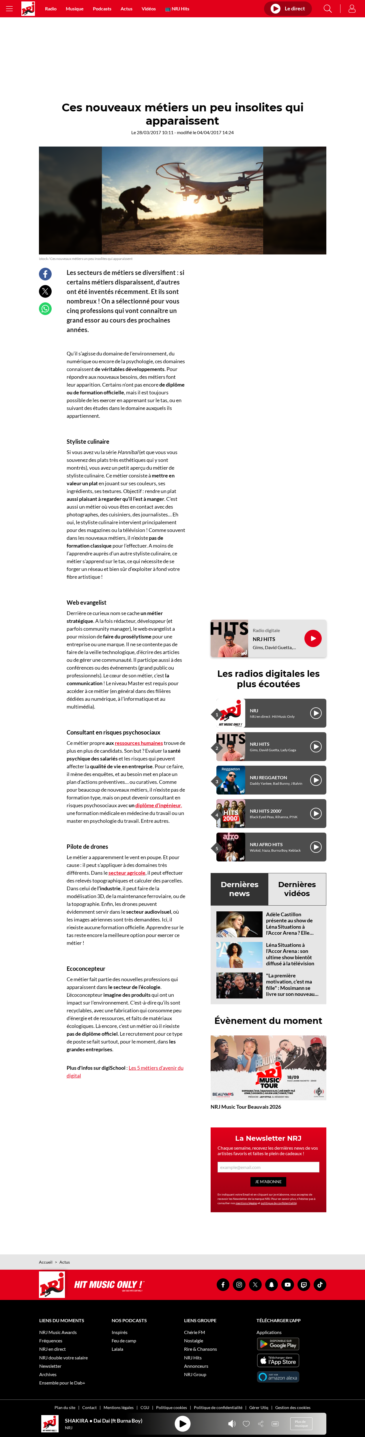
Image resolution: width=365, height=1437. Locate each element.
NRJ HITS (264, 639)
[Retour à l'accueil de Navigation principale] (28, 8)
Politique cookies (171, 1407)
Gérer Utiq (258, 1407)
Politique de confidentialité (218, 1407)
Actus (126, 8)
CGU (145, 1407)
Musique (75, 8)
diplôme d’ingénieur (158, 805)
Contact (89, 1407)
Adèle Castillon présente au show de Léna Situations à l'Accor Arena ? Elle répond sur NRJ (289, 926)
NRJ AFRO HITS (266, 844)
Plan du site (65, 1407)
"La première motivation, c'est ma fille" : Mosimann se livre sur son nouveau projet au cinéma (290, 987)
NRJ (254, 710)
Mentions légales (119, 1407)
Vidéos (149, 8)
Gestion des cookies (292, 1407)
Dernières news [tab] (240, 889)
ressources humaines (139, 743)
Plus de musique (301, 1423)
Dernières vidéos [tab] (297, 889)
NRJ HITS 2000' (266, 811)
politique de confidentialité (279, 1203)
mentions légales (246, 1203)
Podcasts (102, 8)
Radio (51, 8)
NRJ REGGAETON (268, 777)
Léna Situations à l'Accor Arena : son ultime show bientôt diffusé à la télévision (290, 954)
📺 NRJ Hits (177, 8)
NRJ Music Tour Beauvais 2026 (246, 1106)
